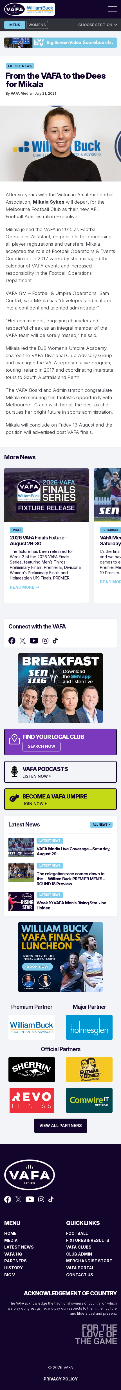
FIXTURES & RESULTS (87, 1240)
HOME (10, 1233)
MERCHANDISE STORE (89, 1260)
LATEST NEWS (19, 1247)
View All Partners (60, 1125)
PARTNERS (15, 1260)
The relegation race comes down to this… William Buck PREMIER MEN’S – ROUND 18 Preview (71, 878)
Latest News (20, 66)
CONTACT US (79, 1274)
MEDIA (11, 1240)
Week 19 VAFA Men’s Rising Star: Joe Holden (71, 905)
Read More (22, 587)
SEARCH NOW (41, 746)
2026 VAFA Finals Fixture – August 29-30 (38, 540)
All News (100, 824)
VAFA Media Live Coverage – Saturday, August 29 (73, 851)
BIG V (9, 1274)
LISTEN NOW (35, 776)
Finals (16, 530)
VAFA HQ (13, 1254)
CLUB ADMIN (79, 1254)
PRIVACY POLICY (61, 1379)
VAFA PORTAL (80, 1267)
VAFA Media (21, 93)
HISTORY (13, 1267)
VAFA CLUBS (78, 1247)
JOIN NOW (33, 804)
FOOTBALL (77, 1233)
